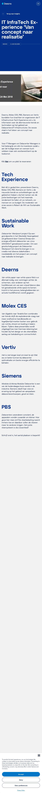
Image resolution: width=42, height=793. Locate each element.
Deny (21, 780)
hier (6, 161)
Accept (21, 774)
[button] (39, 755)
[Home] (6, 3)
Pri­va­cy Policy (21, 790)
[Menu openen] (38, 4)
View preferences (21, 785)
